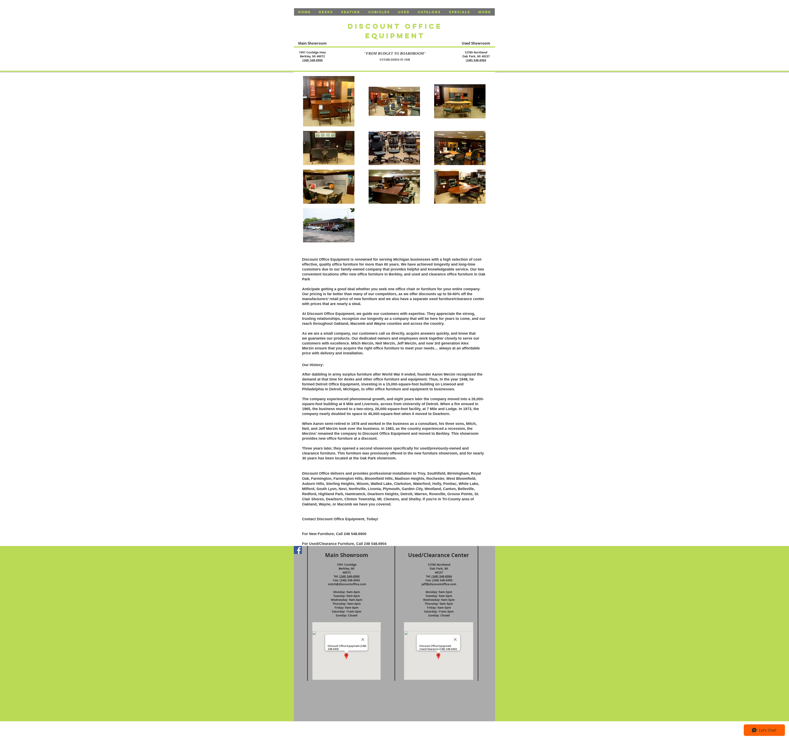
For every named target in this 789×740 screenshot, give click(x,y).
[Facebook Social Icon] (298, 550)
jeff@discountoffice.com (439, 584)
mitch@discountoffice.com (347, 584)
